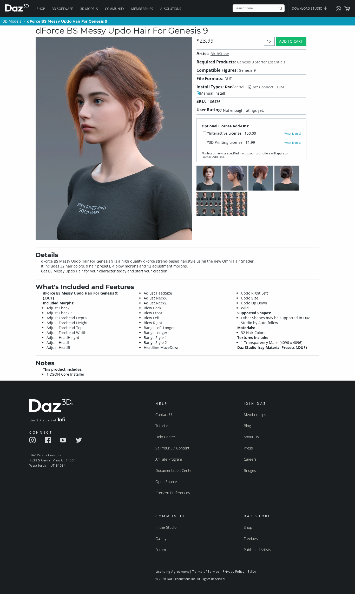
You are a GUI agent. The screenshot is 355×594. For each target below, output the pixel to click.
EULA (252, 571)
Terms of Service (205, 571)
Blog (247, 425)
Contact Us (164, 414)
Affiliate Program (168, 459)
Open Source (166, 481)
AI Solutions (170, 8)
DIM (280, 86)
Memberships (142, 8)
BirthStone (220, 53)
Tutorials (162, 425)
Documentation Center (174, 470)
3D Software (62, 8)
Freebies (251, 538)
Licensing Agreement (172, 571)
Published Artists (257, 549)
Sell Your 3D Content (172, 448)
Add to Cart (291, 41)
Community (114, 8)
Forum (160, 549)
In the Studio (165, 527)
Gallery (160, 538)
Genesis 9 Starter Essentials (261, 62)
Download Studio (307, 8)
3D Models (89, 8)
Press (248, 448)
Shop (41, 8)
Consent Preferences (172, 492)
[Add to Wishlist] (269, 41)
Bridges (250, 470)
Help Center (165, 436)
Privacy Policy (233, 571)
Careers (250, 459)
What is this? (292, 133)
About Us (251, 436)
